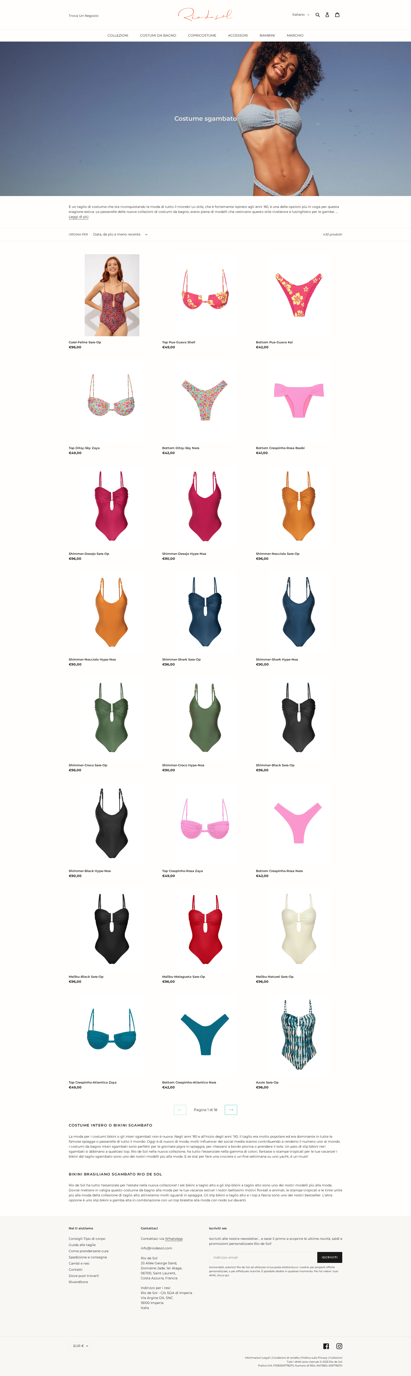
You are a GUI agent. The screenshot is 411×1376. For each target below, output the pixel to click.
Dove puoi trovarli (84, 1276)
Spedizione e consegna (88, 1257)
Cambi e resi (79, 1263)
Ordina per (78, 234)
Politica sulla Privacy (314, 1357)
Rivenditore (78, 1282)
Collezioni (335, 1357)
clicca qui (223, 1275)
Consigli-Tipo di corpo (87, 1239)
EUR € (78, 1346)
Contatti (76, 1269)
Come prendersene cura (88, 1251)
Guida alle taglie (82, 1245)
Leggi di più (78, 217)
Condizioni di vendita (285, 1357)
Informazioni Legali (257, 1357)
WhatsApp (174, 1239)
